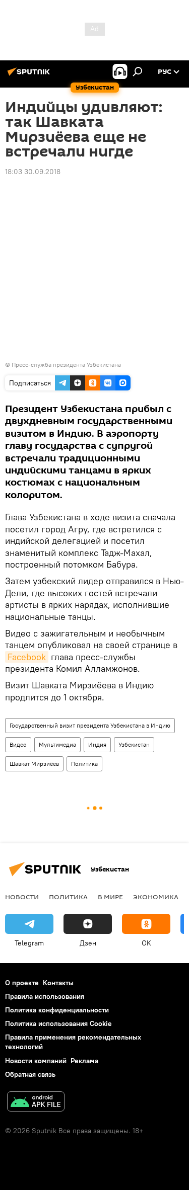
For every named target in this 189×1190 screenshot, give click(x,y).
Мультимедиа (57, 744)
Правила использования (44, 996)
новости (22, 896)
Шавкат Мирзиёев (34, 763)
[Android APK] (36, 1102)
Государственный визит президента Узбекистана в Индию (90, 725)
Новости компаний (36, 1060)
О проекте (22, 982)
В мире (110, 896)
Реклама (84, 1060)
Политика (84, 763)
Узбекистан (134, 744)
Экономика (155, 896)
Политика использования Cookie (58, 1023)
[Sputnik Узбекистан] (30, 75)
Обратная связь (30, 1074)
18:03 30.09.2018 (32, 171)
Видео (18, 744)
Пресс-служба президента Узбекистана (66, 364)
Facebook (27, 657)
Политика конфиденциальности (57, 1009)
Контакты (58, 982)
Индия (97, 744)
